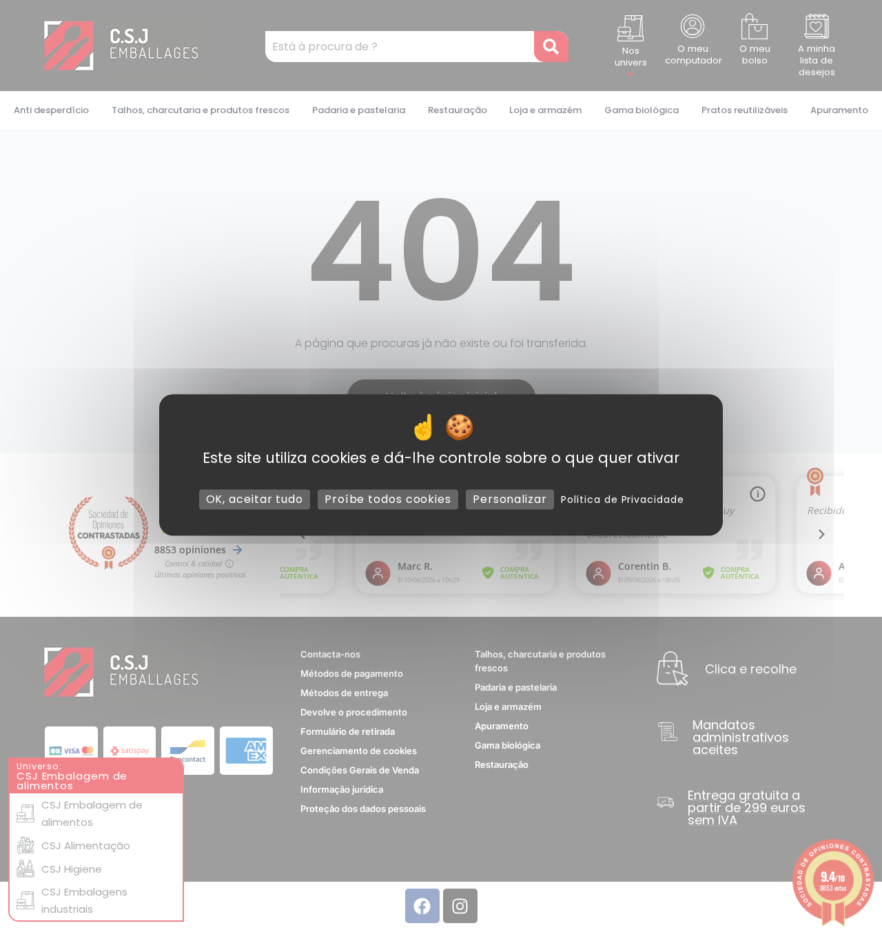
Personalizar (510, 499)
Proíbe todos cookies (388, 499)
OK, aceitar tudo (254, 499)
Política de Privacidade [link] (622, 499)
